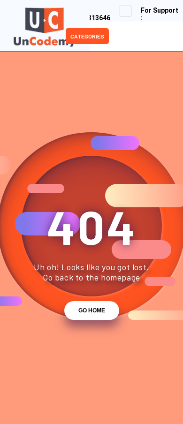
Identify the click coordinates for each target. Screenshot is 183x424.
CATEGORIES (87, 36)
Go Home (91, 310)
